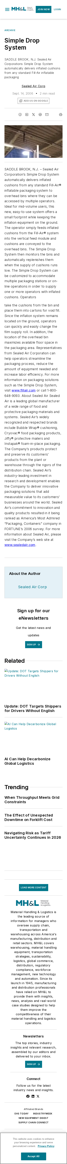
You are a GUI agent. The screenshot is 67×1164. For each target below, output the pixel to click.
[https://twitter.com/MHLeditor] (38, 1096)
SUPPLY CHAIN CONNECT (33, 1122)
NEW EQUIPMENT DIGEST (33, 1118)
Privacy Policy (46, 1146)
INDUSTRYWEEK (42, 1113)
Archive (9, 30)
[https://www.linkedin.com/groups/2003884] (33, 1096)
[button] (7, 9)
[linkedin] (27, 114)
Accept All (33, 1156)
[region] (33, 1148)
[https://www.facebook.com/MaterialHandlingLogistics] (28, 1096)
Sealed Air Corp (33, 86)
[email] (47, 114)
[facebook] (20, 114)
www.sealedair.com (19, 545)
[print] (61, 114)
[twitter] (33, 114)
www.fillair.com (24, 390)
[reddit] (40, 114)
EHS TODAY (22, 1113)
